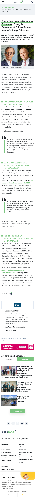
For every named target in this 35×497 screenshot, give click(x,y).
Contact (21, 462)
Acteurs (9, 359)
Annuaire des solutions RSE (25, 453)
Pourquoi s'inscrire (6, 452)
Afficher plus (17, 411)
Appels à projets (6, 460)
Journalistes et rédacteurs (26, 459)
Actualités (4, 458)
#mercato (26, 338)
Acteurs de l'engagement (8, 455)
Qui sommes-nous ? (7, 447)
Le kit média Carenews (7, 469)
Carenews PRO (9, 7)
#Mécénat (4, 341)
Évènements (22, 449)
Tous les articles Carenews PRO (15, 327)
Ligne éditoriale (5, 449)
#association (5, 338)
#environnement (16, 338)
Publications (22, 447)
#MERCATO (4, 17)
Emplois (21, 444)
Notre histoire (5, 444)
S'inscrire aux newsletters (26, 457)
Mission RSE (4, 466)
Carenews (25, 359)
